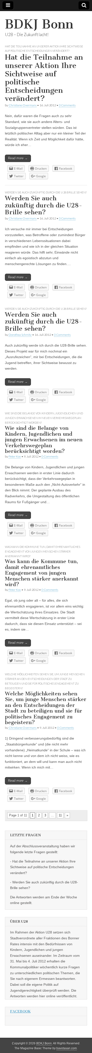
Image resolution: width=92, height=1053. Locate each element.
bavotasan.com (66, 1048)
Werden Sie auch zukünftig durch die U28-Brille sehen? (43, 205)
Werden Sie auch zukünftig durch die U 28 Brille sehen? (46, 192)
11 (60, 815)
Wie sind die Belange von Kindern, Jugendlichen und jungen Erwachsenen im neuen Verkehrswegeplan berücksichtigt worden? (44, 418)
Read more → (18, 158)
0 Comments (67, 105)
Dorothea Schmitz (20, 335)
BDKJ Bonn (39, 24)
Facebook (20, 1011)
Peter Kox (15, 456)
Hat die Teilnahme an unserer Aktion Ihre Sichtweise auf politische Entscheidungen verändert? (44, 78)
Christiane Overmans (23, 105)
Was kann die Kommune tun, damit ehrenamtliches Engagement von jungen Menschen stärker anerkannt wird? (42, 551)
